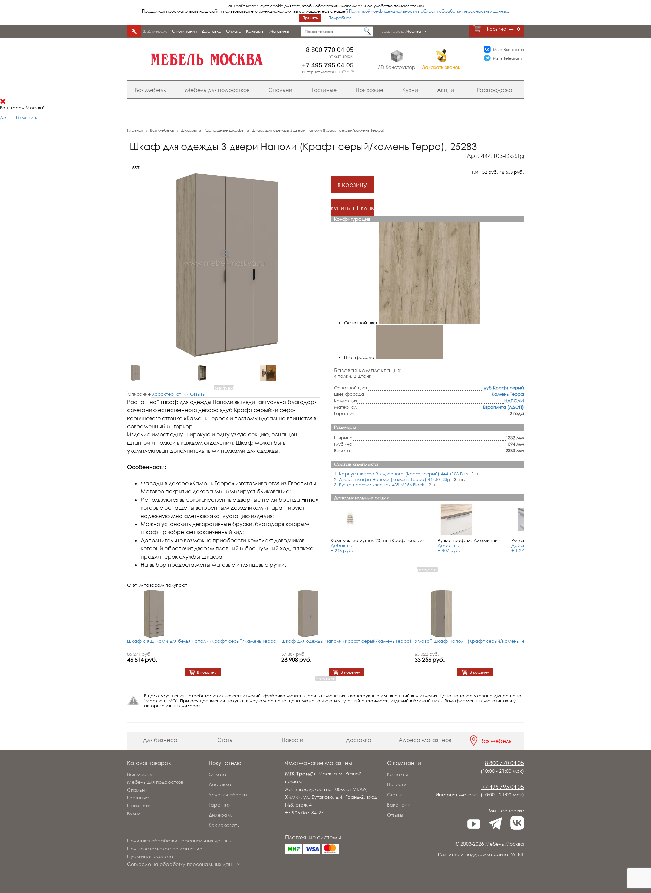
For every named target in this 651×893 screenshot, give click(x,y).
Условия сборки (228, 794)
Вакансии (399, 805)
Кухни (410, 89)
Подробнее (340, 17)
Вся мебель (150, 89)
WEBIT (517, 854)
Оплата (233, 31)
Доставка (211, 31)
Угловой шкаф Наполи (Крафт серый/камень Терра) (475, 641)
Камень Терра (508, 394)
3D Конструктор (396, 67)
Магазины (279, 31)
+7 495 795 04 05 (328, 65)
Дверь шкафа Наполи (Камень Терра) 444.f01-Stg (394, 479)
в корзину (352, 184)
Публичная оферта (150, 856)
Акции (445, 89)
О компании (184, 31)
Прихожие (369, 89)
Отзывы (395, 815)
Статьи (226, 740)
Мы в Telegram (507, 58)
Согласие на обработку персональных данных (183, 864)
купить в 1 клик (352, 207)
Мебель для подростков (217, 89)
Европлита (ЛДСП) (503, 407)
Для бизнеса (160, 740)
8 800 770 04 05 (330, 49)
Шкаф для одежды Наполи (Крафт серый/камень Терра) (346, 641)
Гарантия (219, 805)
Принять (310, 17)
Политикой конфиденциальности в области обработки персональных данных (428, 11)
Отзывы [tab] (197, 394)
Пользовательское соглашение (164, 848)
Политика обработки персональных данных (179, 840)
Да (3, 117)
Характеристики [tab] (170, 394)
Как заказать (224, 825)
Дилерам (157, 31)
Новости (292, 740)
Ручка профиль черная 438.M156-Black (382, 484)
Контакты (255, 31)
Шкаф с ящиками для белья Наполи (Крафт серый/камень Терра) (202, 641)
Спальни (280, 89)
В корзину (206, 672)
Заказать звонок (441, 67)
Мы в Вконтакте (508, 49)
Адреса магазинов (425, 740)
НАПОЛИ (514, 400)
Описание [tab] (139, 394)
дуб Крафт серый (504, 387)
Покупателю (225, 763)
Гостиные (324, 89)
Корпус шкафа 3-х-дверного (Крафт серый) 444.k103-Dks (403, 474)
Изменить (26, 117)
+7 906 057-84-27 (304, 812)
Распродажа (494, 89)
